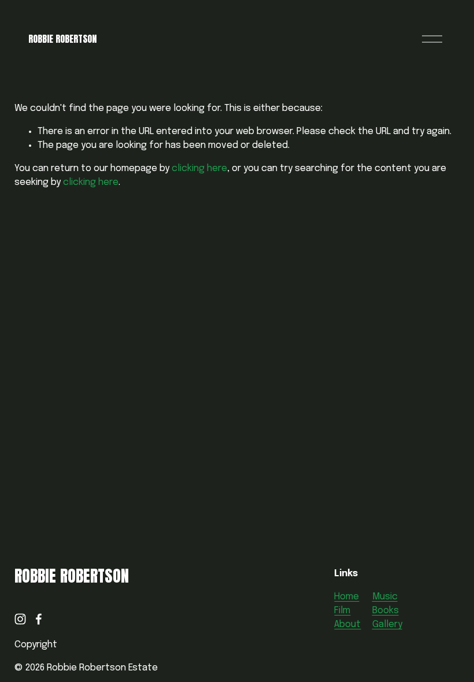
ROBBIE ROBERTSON (62, 39)
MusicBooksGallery (387, 610)
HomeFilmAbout (347, 610)
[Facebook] (39, 619)
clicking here (199, 168)
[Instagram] (20, 619)
